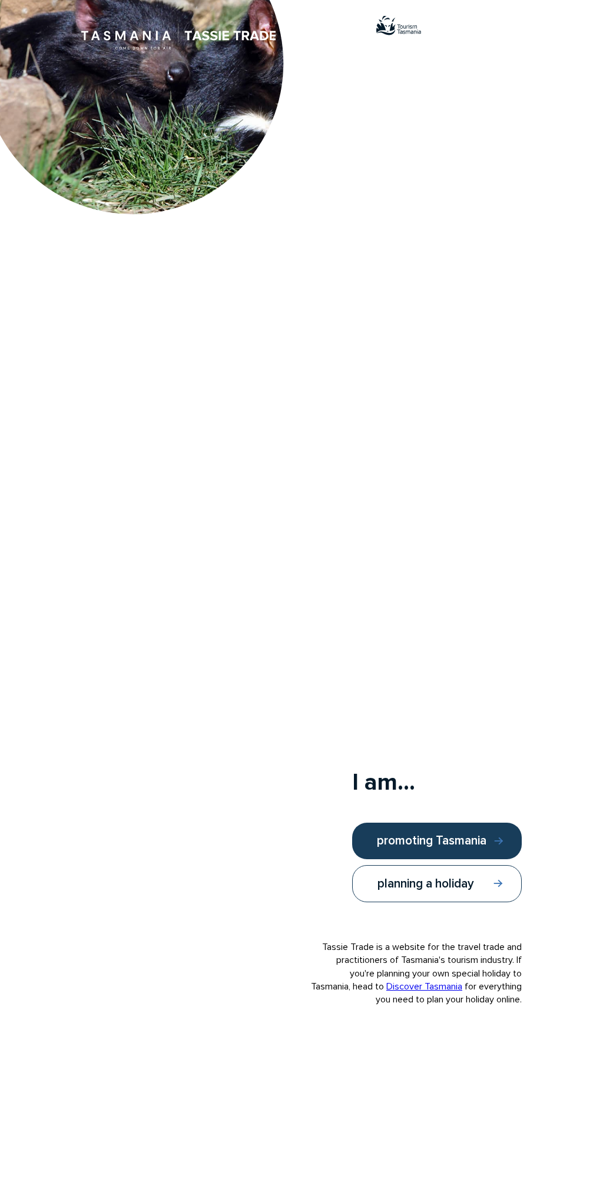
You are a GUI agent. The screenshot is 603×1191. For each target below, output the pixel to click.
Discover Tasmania (424, 986)
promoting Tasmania (431, 840)
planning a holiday (425, 883)
